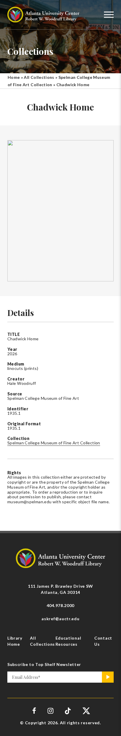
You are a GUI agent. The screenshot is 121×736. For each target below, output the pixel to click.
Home (14, 77)
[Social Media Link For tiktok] (68, 710)
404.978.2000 (60, 605)
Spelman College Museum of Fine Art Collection (53, 442)
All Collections (39, 77)
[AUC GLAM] (60, 557)
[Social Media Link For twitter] (86, 710)
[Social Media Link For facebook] (34, 710)
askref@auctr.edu (60, 618)
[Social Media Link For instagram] (50, 710)
